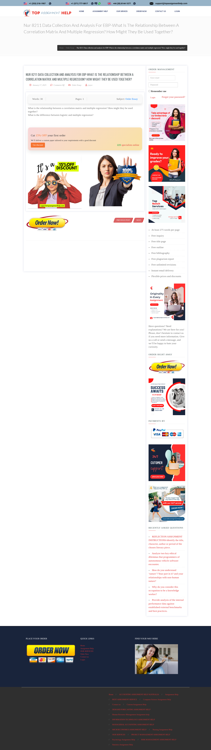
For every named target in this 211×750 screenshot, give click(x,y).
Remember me (158, 91)
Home (82, 645)
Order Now (84, 654)
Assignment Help (87, 648)
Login (152, 97)
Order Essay (76, 85)
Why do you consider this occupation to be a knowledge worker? (164, 591)
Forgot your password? (173, 97)
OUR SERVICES (86, 651)
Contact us (84, 657)
